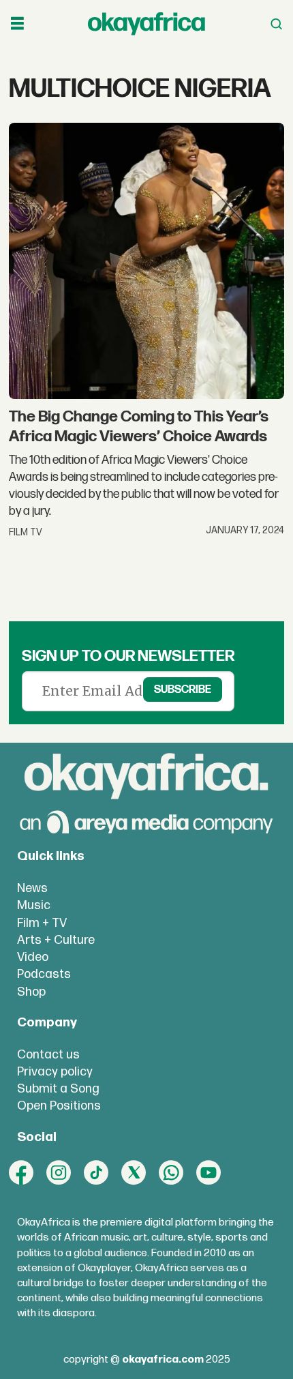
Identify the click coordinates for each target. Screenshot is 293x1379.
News (32, 888)
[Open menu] (17, 24)
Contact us (48, 1055)
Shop (31, 992)
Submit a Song (58, 1089)
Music (33, 905)
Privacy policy (55, 1072)
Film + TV (42, 923)
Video (32, 957)
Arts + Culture (56, 940)
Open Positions (59, 1106)
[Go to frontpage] (146, 24)
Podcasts (44, 974)
